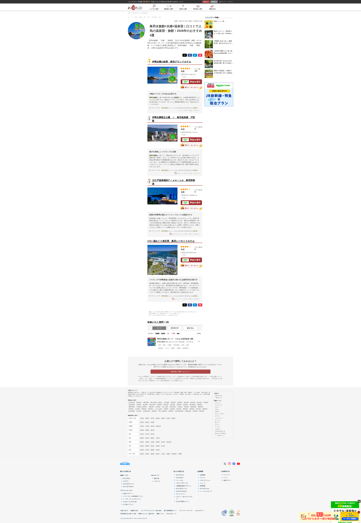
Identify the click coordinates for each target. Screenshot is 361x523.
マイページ (224, 1)
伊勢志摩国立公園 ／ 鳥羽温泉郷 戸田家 (173, 119)
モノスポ (217, 420)
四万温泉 (145, 404)
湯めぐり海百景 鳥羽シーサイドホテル (174, 241)
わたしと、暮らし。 (220, 413)
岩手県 (152, 418)
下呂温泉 (179, 406)
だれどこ (217, 407)
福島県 (173, 418)
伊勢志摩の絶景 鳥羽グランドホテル (171, 61)
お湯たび (217, 411)
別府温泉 (191, 409)
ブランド (202, 478)
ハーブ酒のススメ (220, 435)
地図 (184, 77)
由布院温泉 (188, 411)
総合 (178, 333)
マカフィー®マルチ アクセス (184, 498)
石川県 (147, 434)
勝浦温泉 (144, 409)
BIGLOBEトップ (171, 514)
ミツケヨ (217, 427)
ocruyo (216, 409)
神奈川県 (158, 426)
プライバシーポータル (186, 510)
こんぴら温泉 (158, 409)
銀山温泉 (199, 402)
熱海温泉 (195, 411)
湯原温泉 (185, 409)
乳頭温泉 (166, 402)
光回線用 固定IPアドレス (183, 486)
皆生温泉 (178, 409)
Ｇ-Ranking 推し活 (220, 431)
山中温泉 (157, 406)
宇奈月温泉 (173, 406)
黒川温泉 (198, 409)
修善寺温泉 (132, 406)
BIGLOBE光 (126, 478)
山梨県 (142, 430)
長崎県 (152, 453)
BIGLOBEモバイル (128, 484)
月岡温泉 (178, 404)
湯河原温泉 (192, 404)
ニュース (202, 483)
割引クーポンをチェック (193, 87)
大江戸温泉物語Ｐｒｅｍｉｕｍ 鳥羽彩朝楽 (173, 182)
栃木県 (142, 422)
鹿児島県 (174, 453)
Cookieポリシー (200, 510)
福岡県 (142, 453)
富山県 (142, 434)
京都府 (147, 442)
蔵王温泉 (192, 402)
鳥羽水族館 (176, 345)
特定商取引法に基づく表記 (128, 514)
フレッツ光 (179, 480)
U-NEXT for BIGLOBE (130, 502)
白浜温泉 (137, 409)
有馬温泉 (131, 409)
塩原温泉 (159, 404)
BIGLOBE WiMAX (128, 486)
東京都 (152, 426)
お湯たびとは (218, 395)
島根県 (147, 446)
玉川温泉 (138, 411)
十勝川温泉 (146, 402)
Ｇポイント (218, 403)
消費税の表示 (134, 510)
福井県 (152, 434)
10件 (196, 71)
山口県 (163, 446)
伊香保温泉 (132, 404)
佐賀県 (147, 453)
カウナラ (217, 424)
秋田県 (163, 418)
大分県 (163, 453)
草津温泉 (205, 402)
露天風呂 (160, 348)
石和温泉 (185, 404)
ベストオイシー (219, 418)
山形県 (168, 418)
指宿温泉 (201, 411)
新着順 (157, 333)
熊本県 (158, 453)
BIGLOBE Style (204, 488)
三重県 (169, 345)
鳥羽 (183, 345)
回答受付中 (175, 328)
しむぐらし (157, 481)
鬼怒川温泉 (152, 404)
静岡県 (142, 438)
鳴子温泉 (173, 402)
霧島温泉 (204, 409)
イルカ (167, 348)
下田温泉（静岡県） (141, 406)
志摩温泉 (170, 411)
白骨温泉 (172, 404)
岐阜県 (147, 438)
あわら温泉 (165, 406)
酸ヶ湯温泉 (132, 411)
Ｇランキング (218, 405)
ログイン (230, 1)
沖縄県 (180, 453)
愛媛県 (152, 450)
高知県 (158, 450)
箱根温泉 (154, 411)
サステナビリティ (205, 480)
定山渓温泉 (132, 402)
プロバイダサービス (182, 483)
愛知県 (152, 438)
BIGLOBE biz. (180, 475)
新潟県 (152, 430)
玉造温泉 (172, 409)
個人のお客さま (125, 471)
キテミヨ (217, 416)
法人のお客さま (178, 471)
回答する (206, 1)
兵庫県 (158, 442)
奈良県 (163, 442)
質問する (214, 1)
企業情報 (200, 471)
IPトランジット (180, 494)
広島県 (158, 446)
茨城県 (152, 422)
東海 (164, 345)
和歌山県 (168, 442)
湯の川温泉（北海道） (157, 402)
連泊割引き (185, 348)
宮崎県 (168, 453)
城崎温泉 (200, 406)
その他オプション (128, 504)
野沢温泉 (165, 404)
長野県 (147, 430)
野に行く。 (218, 422)
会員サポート (227, 480)
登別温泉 (138, 402)
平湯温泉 (186, 406)
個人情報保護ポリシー (170, 510)
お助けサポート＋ (128, 493)
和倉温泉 (151, 406)
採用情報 (202, 486)
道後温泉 (150, 409)
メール (225, 478)
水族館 (178, 348)
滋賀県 (142, 442)
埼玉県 (142, 426)
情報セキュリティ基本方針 (146, 514)
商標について (160, 514)
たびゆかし (218, 429)
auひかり (126, 481)
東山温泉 (186, 402)
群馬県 (147, 422)
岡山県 (152, 446)
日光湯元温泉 (146, 411)
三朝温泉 (165, 409)
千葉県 (147, 426)
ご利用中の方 (225, 471)
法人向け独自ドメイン (182, 501)
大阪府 (152, 442)
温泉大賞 (156, 478)
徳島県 (142, 450)
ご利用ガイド (218, 397)
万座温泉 (138, 404)
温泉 (187, 345)
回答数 (163, 333)
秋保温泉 (179, 402)
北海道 (142, 418)
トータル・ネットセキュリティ (132, 499)
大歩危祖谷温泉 (179, 411)
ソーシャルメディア (206, 491)
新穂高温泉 (193, 406)
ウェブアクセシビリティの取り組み (151, 510)
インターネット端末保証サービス (133, 496)
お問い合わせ (124, 510)
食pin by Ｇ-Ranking (220, 433)
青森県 (147, 418)
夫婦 (159, 345)
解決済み (190, 328)
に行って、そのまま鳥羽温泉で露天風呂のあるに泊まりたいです (184, 108)
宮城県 (158, 418)
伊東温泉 (199, 404)
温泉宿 (173, 348)
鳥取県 (142, 446)
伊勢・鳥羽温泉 (162, 411)
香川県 (147, 450)
